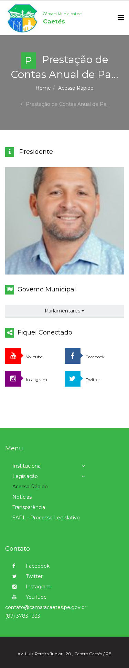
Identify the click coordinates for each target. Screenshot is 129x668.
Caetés (62, 18)
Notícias (22, 497)
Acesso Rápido (76, 88)
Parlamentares (63, 311)
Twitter (33, 576)
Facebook (37, 566)
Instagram (37, 587)
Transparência (28, 507)
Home (43, 88)
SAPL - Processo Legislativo (46, 518)
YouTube (35, 597)
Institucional (27, 466)
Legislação (25, 476)
